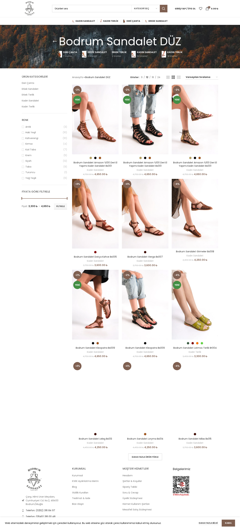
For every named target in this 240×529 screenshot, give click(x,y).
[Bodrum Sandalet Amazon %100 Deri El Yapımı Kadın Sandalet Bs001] (95, 119)
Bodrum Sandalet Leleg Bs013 (95, 438)
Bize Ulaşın (78, 504)
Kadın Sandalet (30, 100)
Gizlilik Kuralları (80, 492)
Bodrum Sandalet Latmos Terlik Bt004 (195, 347)
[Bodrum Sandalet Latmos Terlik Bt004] (195, 304)
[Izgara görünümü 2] (168, 77)
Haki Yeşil (30, 132)
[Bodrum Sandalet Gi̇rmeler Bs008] (195, 214)
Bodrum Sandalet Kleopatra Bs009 (95, 347)
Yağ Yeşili (30, 178)
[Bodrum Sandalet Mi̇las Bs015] (195, 396)
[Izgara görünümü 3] (173, 77)
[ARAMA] (163, 8)
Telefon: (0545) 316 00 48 (40, 516)
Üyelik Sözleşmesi (132, 498)
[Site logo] (29, 8)
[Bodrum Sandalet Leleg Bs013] (95, 396)
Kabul (228, 523)
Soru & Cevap (130, 492)
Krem (28, 155)
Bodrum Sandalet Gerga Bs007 (145, 256)
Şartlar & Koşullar (132, 481)
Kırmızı (29, 143)
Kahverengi (31, 138)
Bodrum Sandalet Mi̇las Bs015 (195, 438)
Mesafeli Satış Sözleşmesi (137, 509)
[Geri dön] (55, 41)
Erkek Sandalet (30, 89)
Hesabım (128, 475)
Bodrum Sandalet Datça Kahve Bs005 (95, 256)
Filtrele (60, 206)
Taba (28, 166)
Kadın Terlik (28, 106)
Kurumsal (77, 475)
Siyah (28, 161)
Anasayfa (77, 77)
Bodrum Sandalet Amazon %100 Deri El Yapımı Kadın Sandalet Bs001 (95, 164)
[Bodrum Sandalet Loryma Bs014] (145, 396)
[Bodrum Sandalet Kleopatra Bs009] (95, 304)
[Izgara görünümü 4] (178, 77)
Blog (74, 486)
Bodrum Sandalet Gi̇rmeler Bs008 (195, 251)
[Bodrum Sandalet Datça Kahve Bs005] (95, 214)
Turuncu (30, 172)
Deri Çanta (28, 83)
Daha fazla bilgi (208, 523)
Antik (28, 126)
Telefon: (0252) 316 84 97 (40, 510)
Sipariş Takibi (130, 486)
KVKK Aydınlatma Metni (85, 481)
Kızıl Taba (30, 149)
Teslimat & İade (81, 498)
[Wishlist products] (200, 8)
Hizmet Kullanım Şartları (136, 504)
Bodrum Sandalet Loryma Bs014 (145, 438)
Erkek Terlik (28, 94)
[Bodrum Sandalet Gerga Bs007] (145, 214)
